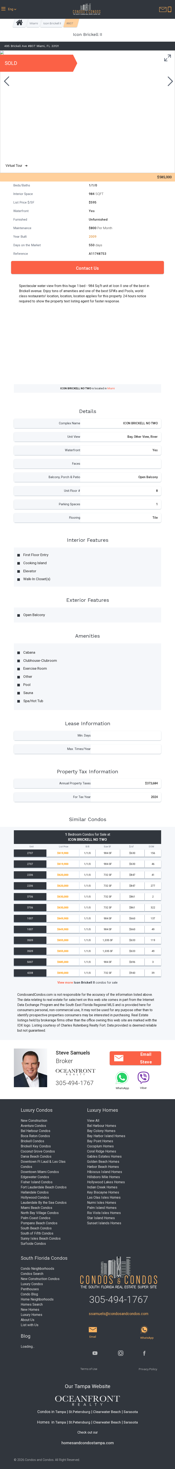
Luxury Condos (32, 1284)
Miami (34, 23)
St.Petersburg (79, 1412)
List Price (63, 847)
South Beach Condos (36, 1228)
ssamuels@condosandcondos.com (118, 1314)
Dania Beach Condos (36, 1156)
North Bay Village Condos (40, 1213)
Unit (31, 847)
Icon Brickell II (52, 23)
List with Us (29, 1325)
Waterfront (72, 450)
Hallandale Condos (35, 1192)
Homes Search (32, 1304)
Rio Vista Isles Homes (104, 1213)
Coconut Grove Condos (38, 1151)
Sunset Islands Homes (104, 1223)
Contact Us (87, 268)
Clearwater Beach (107, 1412)
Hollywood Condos (35, 1197)
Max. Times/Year (79, 749)
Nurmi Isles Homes (101, 1203)
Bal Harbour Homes (101, 1126)
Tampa (60, 1412)
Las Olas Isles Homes (104, 1197)
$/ (131, 847)
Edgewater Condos (35, 1177)
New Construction (34, 1121)
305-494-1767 (75, 1083)
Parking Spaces (69, 504)
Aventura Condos (33, 1126)
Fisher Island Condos (36, 1182)
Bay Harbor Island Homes (106, 1136)
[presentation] (6, 81)
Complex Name (69, 423)
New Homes (30, 1310)
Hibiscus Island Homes (104, 1172)
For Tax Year (82, 797)
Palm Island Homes (102, 1208)
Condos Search (32, 1274)
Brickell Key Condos (36, 1146)
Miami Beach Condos (36, 1208)
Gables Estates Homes (104, 1156)
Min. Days (84, 735)
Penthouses (30, 1289)
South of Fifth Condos (37, 1233)
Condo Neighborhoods (37, 1269)
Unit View (73, 437)
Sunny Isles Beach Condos (41, 1238)
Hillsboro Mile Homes (103, 1177)
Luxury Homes (31, 1315)
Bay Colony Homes (101, 1131)
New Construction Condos (40, 1279)
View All (93, 1121)
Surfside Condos (33, 1244)
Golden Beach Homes (103, 1162)
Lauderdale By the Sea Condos (44, 1203)
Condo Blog (29, 1294)
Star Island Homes (101, 1218)
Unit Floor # (72, 491)
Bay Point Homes (100, 1141)
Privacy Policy (148, 1369)
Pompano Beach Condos (39, 1223)
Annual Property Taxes (75, 783)
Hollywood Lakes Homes (106, 1182)
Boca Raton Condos (35, 1136)
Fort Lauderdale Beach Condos (44, 1187)
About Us (27, 1320)
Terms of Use (88, 1369)
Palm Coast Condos (35, 1218)
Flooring (74, 518)
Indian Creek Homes (102, 1187)
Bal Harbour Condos (35, 1131)
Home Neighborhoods (37, 1299)
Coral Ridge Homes (101, 1151)
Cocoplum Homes (100, 1146)
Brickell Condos (32, 1141)
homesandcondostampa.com (87, 1443)
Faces (76, 464)
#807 (69, 23)
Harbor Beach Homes (103, 1167)
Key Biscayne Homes (103, 1192)
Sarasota (131, 1412)
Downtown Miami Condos (40, 1172)
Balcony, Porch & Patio (64, 477)
